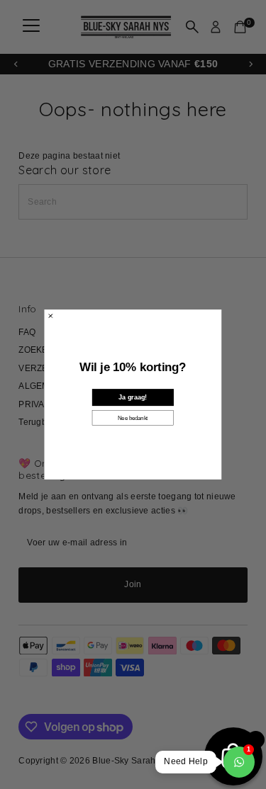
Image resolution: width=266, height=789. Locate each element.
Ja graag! (133, 397)
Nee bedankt (133, 418)
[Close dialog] (51, 316)
